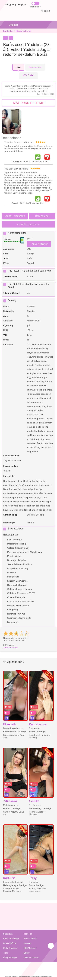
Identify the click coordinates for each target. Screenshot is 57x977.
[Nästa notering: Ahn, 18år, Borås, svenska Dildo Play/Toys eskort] (11, 38)
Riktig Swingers (10, 948)
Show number (39, 244)
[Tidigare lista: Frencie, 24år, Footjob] (5, 38)
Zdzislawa (10, 801)
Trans (5, 953)
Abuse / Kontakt (31, 957)
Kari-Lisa (9, 878)
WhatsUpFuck (30, 938)
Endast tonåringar (11, 938)
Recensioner (10, 647)
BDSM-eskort (30, 948)
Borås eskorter (23, 31)
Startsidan (8, 31)
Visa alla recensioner (28, 224)
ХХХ (28, 75)
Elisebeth (9, 724)
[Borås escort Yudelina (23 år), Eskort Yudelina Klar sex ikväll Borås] (12, 122)
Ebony (27, 953)
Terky (33, 878)
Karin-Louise (38, 724)
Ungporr (13, 24)
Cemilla (34, 801)
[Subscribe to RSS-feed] (29, 966)
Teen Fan (28, 934)
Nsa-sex (27, 943)
